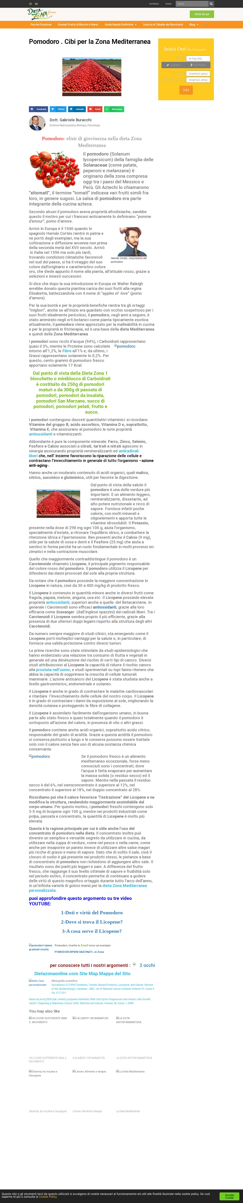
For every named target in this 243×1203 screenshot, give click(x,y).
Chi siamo (131, 1148)
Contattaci (154, 3)
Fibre (66, 351)
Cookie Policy (132, 1178)
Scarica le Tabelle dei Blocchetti (163, 24)
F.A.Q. (176, 1154)
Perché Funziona (41, 24)
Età (180, 58)
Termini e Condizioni (136, 1154)
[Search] (211, 4)
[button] (202, 14)
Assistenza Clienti (182, 1148)
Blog (192, 24)
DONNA (199, 65)
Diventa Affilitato (134, 1160)
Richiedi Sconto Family (137, 1166)
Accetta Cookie (229, 1196)
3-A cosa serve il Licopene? (92, 931)
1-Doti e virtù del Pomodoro (92, 912)
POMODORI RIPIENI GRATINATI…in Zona (79, 951)
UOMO (175, 65)
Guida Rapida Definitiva (119, 24)
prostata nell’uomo (53, 669)
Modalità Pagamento (183, 1160)
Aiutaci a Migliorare (183, 1172)
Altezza (173, 79)
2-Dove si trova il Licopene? (92, 922)
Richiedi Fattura (181, 1166)
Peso (178, 73)
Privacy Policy (132, 1172)
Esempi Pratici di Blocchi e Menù (78, 24)
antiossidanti (40, 434)
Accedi (168, 3)
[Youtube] (36, 3)
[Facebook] (30, 3)
